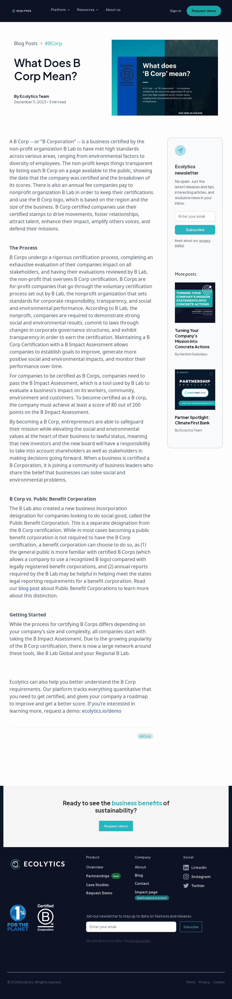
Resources (85, 10)
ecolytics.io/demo (101, 711)
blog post (29, 588)
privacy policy (140, 941)
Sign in (175, 11)
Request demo (204, 11)
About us (113, 10)
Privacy (204, 982)
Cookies (219, 982)
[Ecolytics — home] (21, 11)
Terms (190, 982)
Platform (58, 10)
